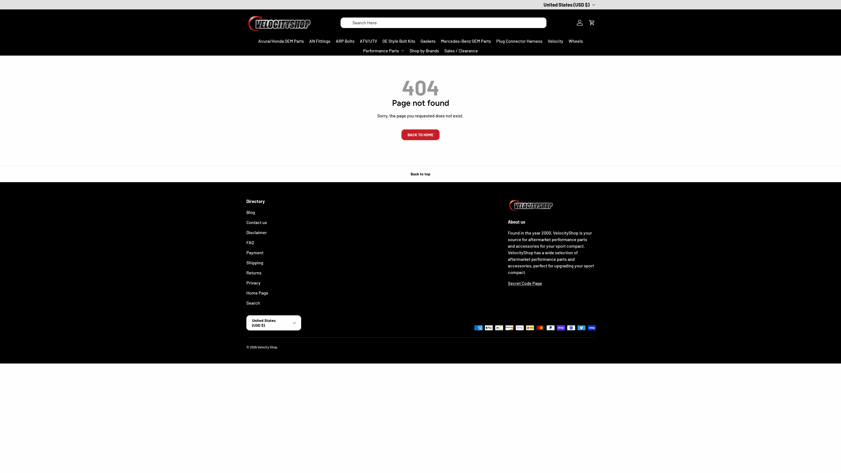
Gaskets (428, 41)
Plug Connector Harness (519, 41)
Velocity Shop (267, 347)
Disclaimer (256, 232)
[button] (592, 23)
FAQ (250, 242)
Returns (253, 272)
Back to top (420, 173)
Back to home (420, 134)
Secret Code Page (525, 283)
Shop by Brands (424, 50)
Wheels (576, 41)
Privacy (253, 282)
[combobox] (443, 23)
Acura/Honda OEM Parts (281, 41)
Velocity (555, 41)
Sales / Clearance (461, 50)
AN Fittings (319, 41)
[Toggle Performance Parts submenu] (402, 50)
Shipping (254, 262)
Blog (250, 212)
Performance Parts (381, 50)
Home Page (257, 292)
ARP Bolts (345, 41)
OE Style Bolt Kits (398, 41)
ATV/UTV (368, 41)
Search (253, 302)
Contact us (256, 222)
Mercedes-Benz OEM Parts (466, 41)
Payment (254, 252)
